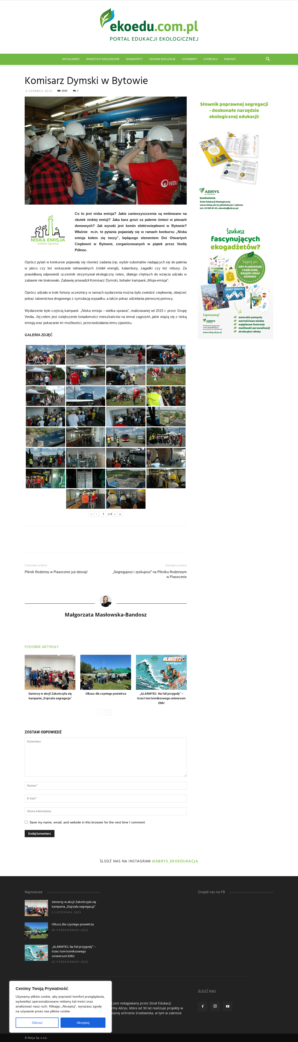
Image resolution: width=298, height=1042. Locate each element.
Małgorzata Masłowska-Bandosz (106, 614)
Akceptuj (83, 1023)
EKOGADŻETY (134, 59)
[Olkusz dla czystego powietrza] (105, 672)
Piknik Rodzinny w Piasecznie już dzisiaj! (56, 572)
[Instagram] (215, 1006)
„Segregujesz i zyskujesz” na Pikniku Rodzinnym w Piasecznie (150, 574)
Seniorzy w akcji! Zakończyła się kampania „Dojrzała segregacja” (74, 904)
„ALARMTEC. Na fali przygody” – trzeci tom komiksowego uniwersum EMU (161, 698)
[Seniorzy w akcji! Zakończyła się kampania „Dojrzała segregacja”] (50, 672)
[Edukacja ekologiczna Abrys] (149, 27)
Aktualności (71, 59)
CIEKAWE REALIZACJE (162, 59)
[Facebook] (202, 1006)
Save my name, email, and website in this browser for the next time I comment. (88, 822)
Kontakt (230, 59)
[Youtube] (227, 1006)
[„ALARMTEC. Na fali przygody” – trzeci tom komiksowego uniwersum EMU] (161, 672)
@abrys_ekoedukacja (175, 861)
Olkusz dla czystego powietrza (105, 693)
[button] (267, 59)
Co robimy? (189, 59)
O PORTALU (210, 59)
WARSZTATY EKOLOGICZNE (102, 59)
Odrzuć (37, 1023)
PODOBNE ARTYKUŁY (42, 647)
